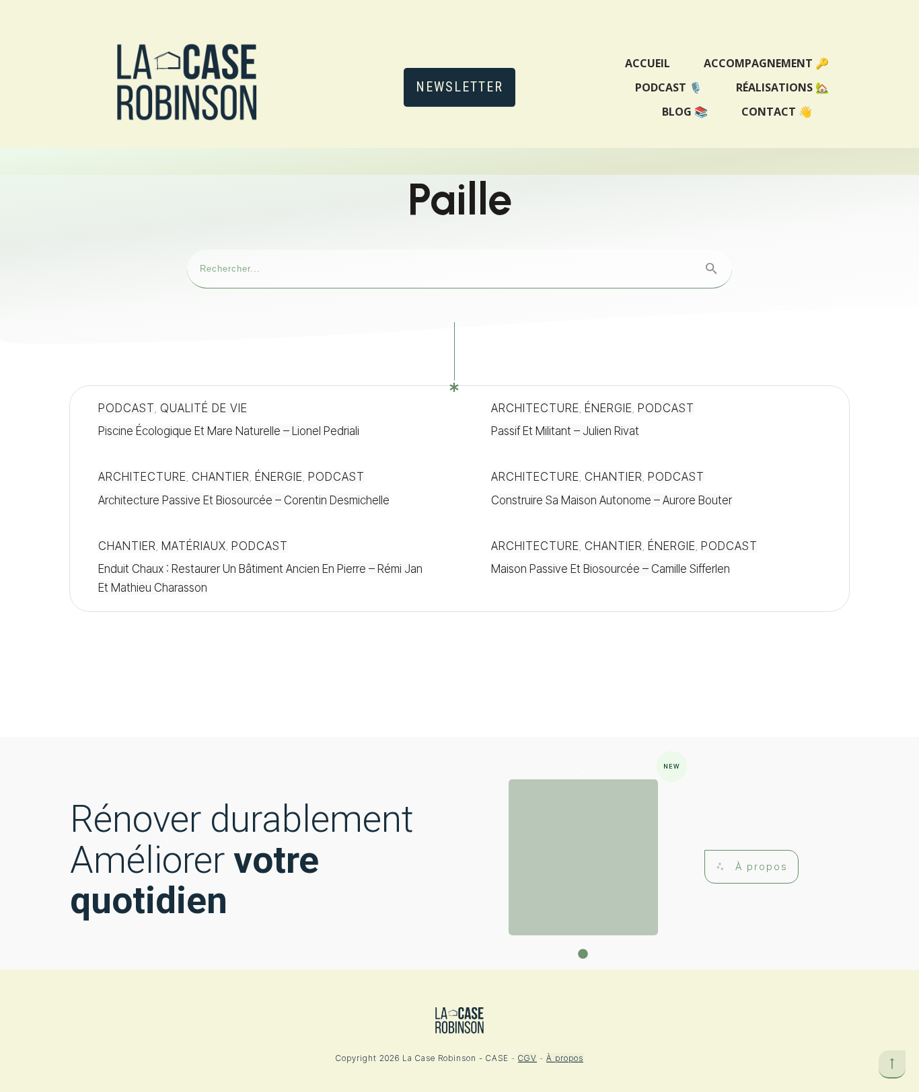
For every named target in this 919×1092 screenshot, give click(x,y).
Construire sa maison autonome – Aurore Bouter (656, 489)
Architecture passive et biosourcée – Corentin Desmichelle (263, 489)
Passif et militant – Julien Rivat (656, 420)
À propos (564, 1058)
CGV (527, 1058)
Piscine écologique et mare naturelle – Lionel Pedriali (263, 420)
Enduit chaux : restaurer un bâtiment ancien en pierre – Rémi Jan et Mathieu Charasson (263, 567)
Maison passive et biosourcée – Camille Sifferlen (656, 567)
